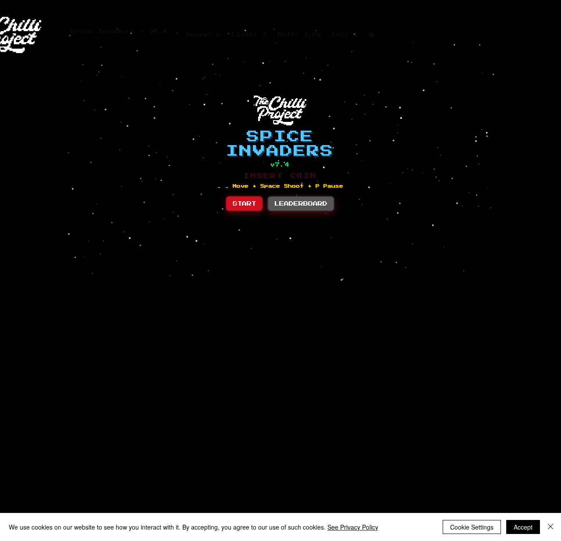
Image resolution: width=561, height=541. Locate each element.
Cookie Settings (472, 527)
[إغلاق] (550, 527)
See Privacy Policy (352, 527)
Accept (523, 527)
